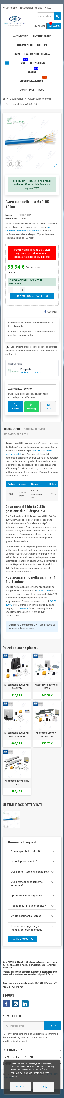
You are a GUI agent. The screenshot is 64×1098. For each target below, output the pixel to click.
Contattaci (27, 7)
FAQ (49, 7)
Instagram (15, 1003)
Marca (8, 215)
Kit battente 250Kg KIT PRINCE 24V (47, 735)
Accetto (20, 1086)
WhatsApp (31, 408)
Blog (39, 7)
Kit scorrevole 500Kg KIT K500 (47, 687)
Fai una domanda (23, 939)
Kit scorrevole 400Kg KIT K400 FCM (16, 687)
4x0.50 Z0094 (43, 590)
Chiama (15, 408)
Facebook (6, 1003)
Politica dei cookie (21, 1073)
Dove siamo (10, 7)
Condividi (52, 311)
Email (48, 409)
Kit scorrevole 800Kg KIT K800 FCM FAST (16, 735)
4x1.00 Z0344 (21, 608)
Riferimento (11, 218)
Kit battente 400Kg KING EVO (17, 783)
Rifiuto (43, 1087)
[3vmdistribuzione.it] (14, 20)
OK (54, 1026)
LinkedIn (25, 1003)
